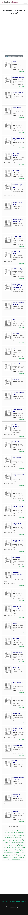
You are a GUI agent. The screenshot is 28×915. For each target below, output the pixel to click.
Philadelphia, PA (8, 852)
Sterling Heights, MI (15, 845)
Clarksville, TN (13, 854)
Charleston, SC (17, 852)
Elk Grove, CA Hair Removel (18, 834)
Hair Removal (8, 7)
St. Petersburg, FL (13, 840)
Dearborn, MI (7, 845)
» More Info (21, 71)
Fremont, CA (13, 835)
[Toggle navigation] (25, 2)
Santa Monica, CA (18, 837)
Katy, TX (5, 855)
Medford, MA (6, 844)
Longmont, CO (6, 839)
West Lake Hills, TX (8, 857)
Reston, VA (15, 857)
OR (23, 850)
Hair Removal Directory (14, 901)
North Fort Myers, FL (17, 839)
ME (17, 844)
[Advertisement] (14, 34)
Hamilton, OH (7, 850)
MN (22, 845)
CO (11, 839)
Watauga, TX (22, 855)
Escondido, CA (6, 835)
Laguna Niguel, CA (21, 835)
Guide (6, 901)
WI (10, 859)
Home (2, 7)
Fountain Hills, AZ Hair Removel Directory (12, 829)
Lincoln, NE (5, 847)
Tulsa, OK (19, 850)
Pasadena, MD (13, 844)
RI (12, 852)
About (14, 903)
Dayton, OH (20, 849)
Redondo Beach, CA (9, 837)
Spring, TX (16, 855)
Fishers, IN (14, 842)
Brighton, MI (22, 844)
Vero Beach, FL (21, 840)
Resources (23, 901)
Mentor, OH (13, 850)
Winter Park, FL (8, 842)
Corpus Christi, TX (21, 854)
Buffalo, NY (19, 847)
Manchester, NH (12, 847)
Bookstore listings (16, 859)
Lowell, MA (20, 842)
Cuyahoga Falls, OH (13, 849)
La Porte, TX (10, 855)
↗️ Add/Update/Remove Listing (14, 56)
